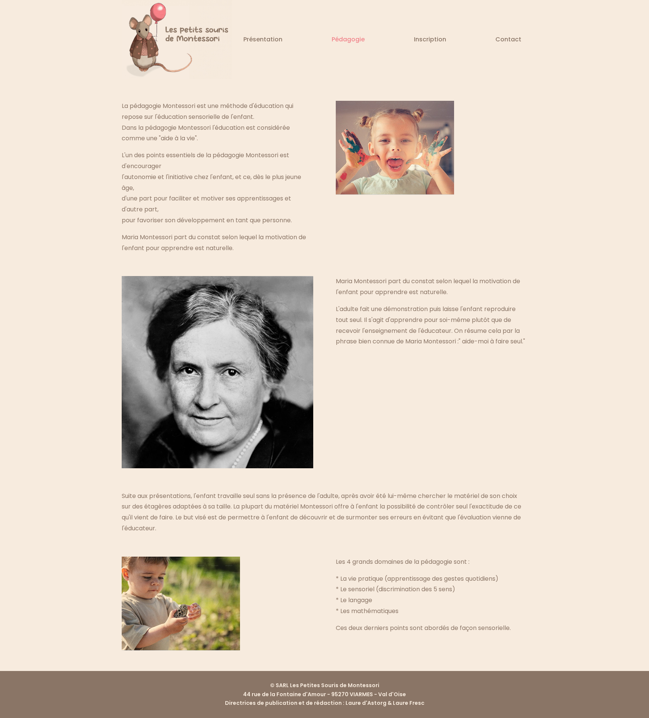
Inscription (430, 39)
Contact (508, 39)
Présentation (262, 39)
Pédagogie (348, 39)
